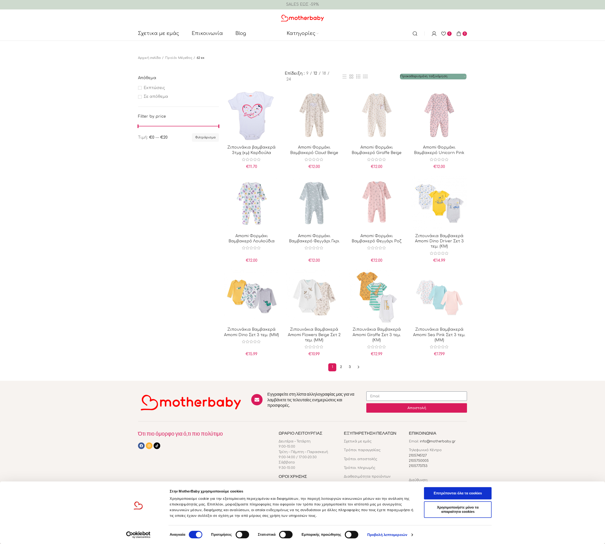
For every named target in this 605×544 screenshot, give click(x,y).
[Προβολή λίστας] (344, 76)
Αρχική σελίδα (149, 58)
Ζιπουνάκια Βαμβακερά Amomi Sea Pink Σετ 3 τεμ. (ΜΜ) (439, 334)
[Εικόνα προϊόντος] (251, 115)
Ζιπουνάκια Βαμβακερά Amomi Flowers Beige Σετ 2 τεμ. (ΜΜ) (314, 334)
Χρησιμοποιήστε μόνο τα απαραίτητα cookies (458, 509)
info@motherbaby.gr (438, 441)
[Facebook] (141, 445)
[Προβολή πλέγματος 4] (365, 76)
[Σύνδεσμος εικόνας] (191, 402)
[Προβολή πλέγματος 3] (358, 76)
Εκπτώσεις (154, 88)
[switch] (242, 534)
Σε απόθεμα (156, 96)
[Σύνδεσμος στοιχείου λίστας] (373, 441)
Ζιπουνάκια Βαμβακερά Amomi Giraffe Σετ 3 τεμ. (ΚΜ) (377, 334)
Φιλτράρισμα (205, 137)
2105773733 (418, 466)
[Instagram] (149, 445)
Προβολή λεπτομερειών (387, 535)
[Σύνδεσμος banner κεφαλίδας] (302, 4)
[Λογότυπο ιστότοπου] (302, 18)
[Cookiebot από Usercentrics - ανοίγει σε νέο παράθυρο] (138, 534)
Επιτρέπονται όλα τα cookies (458, 493)
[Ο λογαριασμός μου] (434, 33)
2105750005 (419, 461)
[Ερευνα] (415, 33)
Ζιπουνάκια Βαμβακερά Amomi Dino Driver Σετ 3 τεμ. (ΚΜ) (439, 241)
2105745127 (418, 455)
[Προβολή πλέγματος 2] (351, 76)
